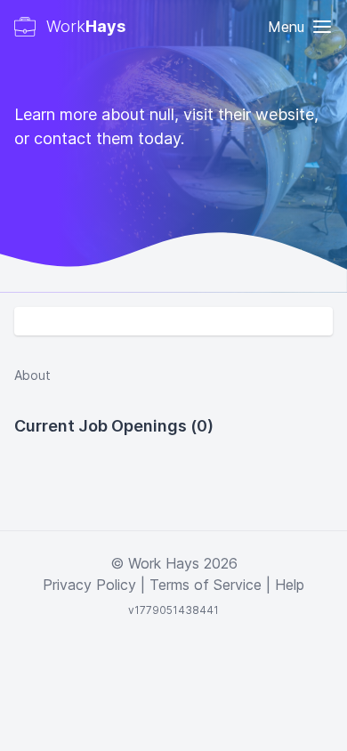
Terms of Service (205, 585)
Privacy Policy (89, 585)
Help (289, 585)
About (32, 375)
